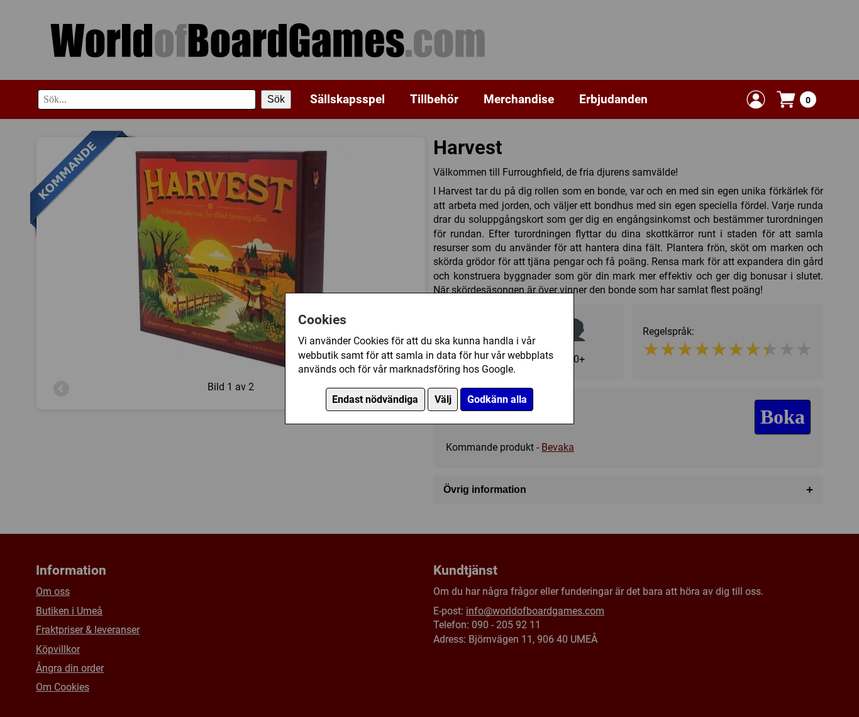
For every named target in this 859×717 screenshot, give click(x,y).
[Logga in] (756, 99)
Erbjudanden (613, 98)
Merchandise (519, 98)
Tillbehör (434, 98)
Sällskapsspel (347, 98)
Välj (443, 399)
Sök (276, 99)
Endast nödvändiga (375, 399)
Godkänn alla (497, 399)
